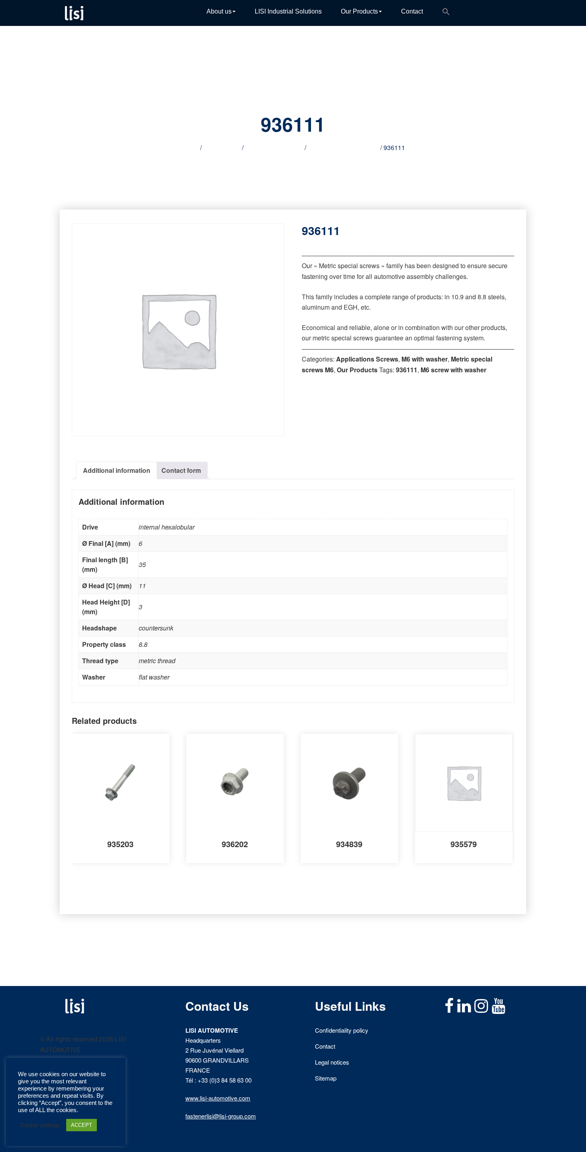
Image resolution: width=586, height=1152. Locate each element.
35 (142, 564)
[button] (446, 13)
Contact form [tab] (181, 470)
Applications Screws (274, 147)
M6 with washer (424, 359)
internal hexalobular (167, 527)
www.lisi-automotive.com (217, 1098)
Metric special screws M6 (343, 147)
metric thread (157, 660)
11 (142, 585)
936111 (406, 369)
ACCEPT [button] (81, 1125)
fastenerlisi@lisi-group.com (220, 1116)
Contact (412, 11)
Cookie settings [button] (40, 1125)
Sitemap (325, 1078)
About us (219, 11)
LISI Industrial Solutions (288, 11)
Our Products (359, 11)
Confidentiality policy (341, 1030)
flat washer (154, 677)
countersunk (156, 627)
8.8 (143, 644)
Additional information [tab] (116, 470)
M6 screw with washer (453, 369)
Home (190, 147)
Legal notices (332, 1062)
